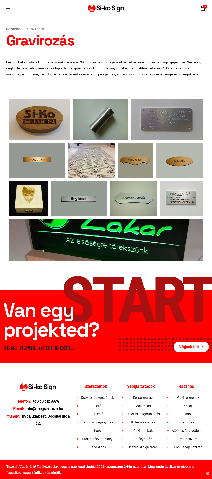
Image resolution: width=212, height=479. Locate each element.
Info (188, 414)
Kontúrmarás (143, 397)
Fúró (97, 430)
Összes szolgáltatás (143, 447)
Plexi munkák (143, 430)
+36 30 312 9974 (38, 401)
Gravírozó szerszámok (97, 397)
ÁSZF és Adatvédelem (188, 430)
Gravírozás (143, 406)
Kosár (188, 406)
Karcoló (97, 414)
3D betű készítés (142, 422)
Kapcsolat (188, 422)
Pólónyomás (143, 438)
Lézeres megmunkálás (143, 414)
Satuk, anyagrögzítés (97, 422)
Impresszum (188, 438)
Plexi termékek (188, 397)
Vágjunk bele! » (191, 347)
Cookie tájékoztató (188, 447)
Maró (97, 406)
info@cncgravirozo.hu (38, 408)
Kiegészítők (97, 447)
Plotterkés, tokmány (97, 438)
